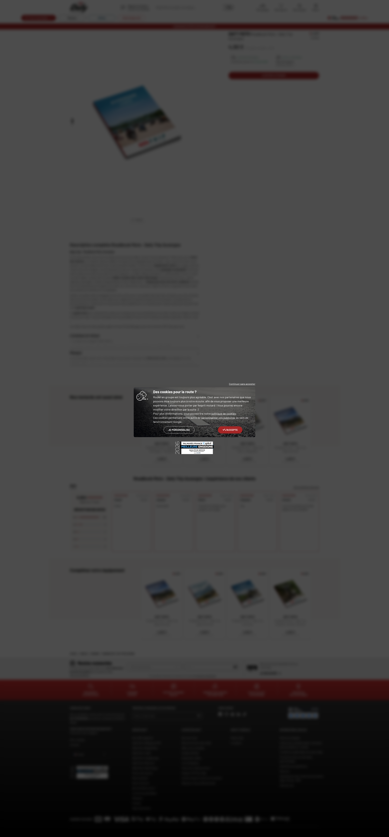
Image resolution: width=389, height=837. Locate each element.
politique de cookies (223, 413)
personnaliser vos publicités (218, 417)
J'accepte (231, 429)
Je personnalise (179, 429)
